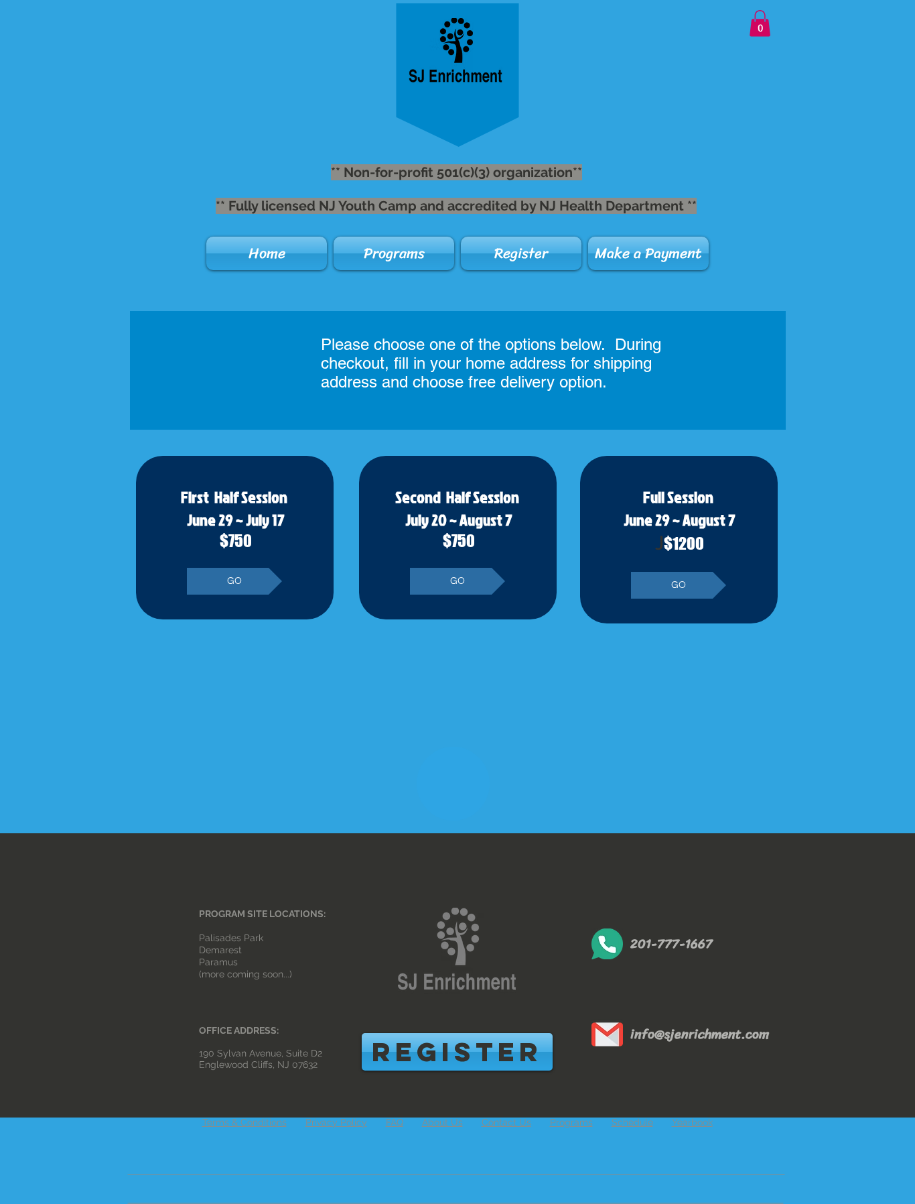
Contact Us (506, 1122)
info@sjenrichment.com (699, 1034)
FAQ (394, 1122)
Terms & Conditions (244, 1122)
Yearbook (692, 1122)
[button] (760, 23)
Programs (571, 1122)
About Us (442, 1122)
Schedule (632, 1122)
